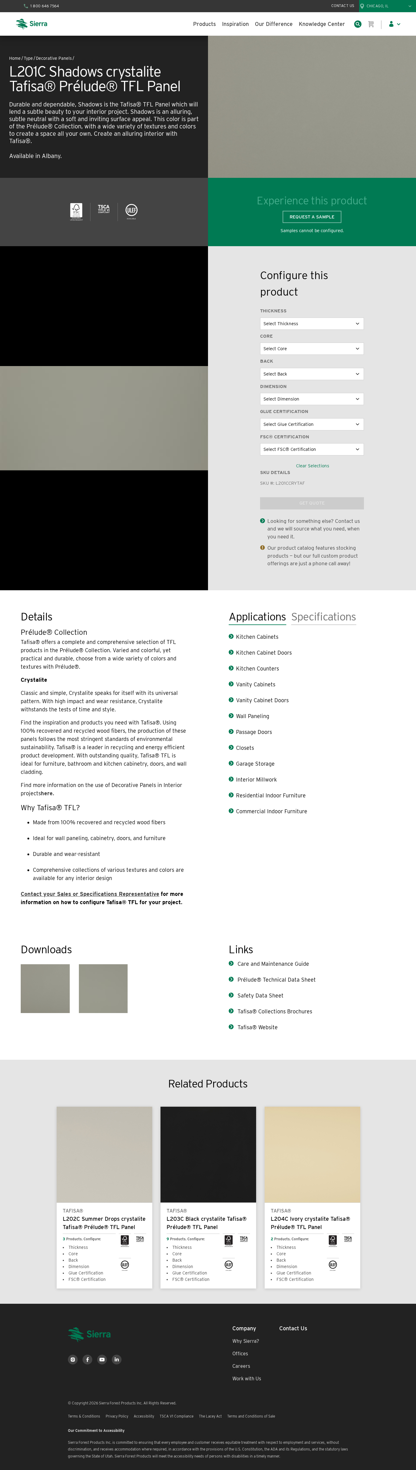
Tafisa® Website (257, 1027)
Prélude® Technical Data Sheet (276, 979)
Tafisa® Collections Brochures (274, 1011)
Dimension (273, 386)
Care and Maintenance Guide (272, 964)
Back (266, 361)
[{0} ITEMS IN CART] (371, 24)
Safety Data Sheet (260, 995)
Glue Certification (284, 411)
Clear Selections (312, 466)
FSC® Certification (284, 437)
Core (266, 336)
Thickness (273, 311)
